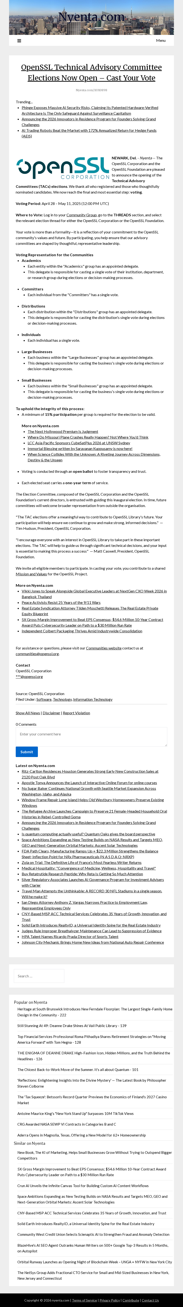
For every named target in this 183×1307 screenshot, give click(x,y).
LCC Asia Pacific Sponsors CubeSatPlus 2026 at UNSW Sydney (79, 442)
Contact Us (150, 1300)
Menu (161, 40)
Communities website (104, 648)
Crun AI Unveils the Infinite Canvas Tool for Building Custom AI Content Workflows (83, 1186)
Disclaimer (51, 712)
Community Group (81, 215)
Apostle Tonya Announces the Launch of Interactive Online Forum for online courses (89, 782)
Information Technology (92, 699)
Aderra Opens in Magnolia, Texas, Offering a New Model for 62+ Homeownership (81, 1135)
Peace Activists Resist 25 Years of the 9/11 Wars (61, 602)
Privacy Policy (110, 1300)
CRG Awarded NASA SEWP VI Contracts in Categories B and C (66, 1124)
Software (43, 699)
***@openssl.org (29, 676)
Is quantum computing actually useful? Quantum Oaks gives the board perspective (88, 834)
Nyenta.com (91, 17)
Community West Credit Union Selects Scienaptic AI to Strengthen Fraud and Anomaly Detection (93, 1234)
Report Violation (76, 712)
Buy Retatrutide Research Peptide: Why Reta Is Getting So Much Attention (82, 873)
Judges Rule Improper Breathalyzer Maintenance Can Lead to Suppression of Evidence (92, 930)
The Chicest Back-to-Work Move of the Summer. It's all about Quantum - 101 (77, 1069)
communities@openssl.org (37, 653)
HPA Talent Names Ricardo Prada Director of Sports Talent (70, 936)
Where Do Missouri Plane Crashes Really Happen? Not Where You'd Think (88, 437)
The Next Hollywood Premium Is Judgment (63, 431)
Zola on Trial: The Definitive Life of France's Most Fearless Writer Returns (82, 862)
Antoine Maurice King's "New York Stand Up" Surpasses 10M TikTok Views (75, 1113)
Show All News (28, 712)
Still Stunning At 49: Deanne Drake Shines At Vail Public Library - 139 (72, 1025)
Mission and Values (31, 574)
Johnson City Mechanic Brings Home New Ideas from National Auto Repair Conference (93, 942)
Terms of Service (84, 1300)
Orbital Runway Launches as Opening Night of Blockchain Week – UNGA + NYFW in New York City (94, 1262)
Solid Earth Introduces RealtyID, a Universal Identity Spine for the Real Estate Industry (91, 925)
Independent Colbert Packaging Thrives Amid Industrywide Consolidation (82, 631)
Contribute (130, 1300)
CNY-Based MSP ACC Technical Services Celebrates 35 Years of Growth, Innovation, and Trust (91, 1213)
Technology (62, 699)
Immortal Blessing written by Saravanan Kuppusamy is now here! (80, 448)
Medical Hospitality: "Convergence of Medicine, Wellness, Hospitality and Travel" (89, 868)
